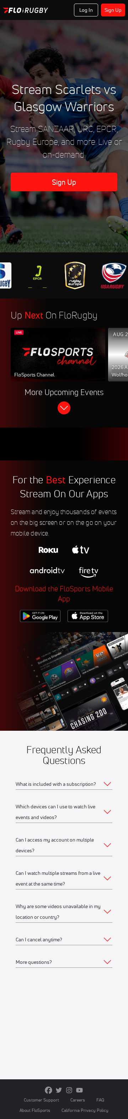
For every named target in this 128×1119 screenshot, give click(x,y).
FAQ (100, 1100)
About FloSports (35, 1110)
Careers (77, 1100)
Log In (86, 10)
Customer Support (41, 1100)
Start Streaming (58, 361)
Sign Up (113, 10)
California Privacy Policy (85, 1110)
